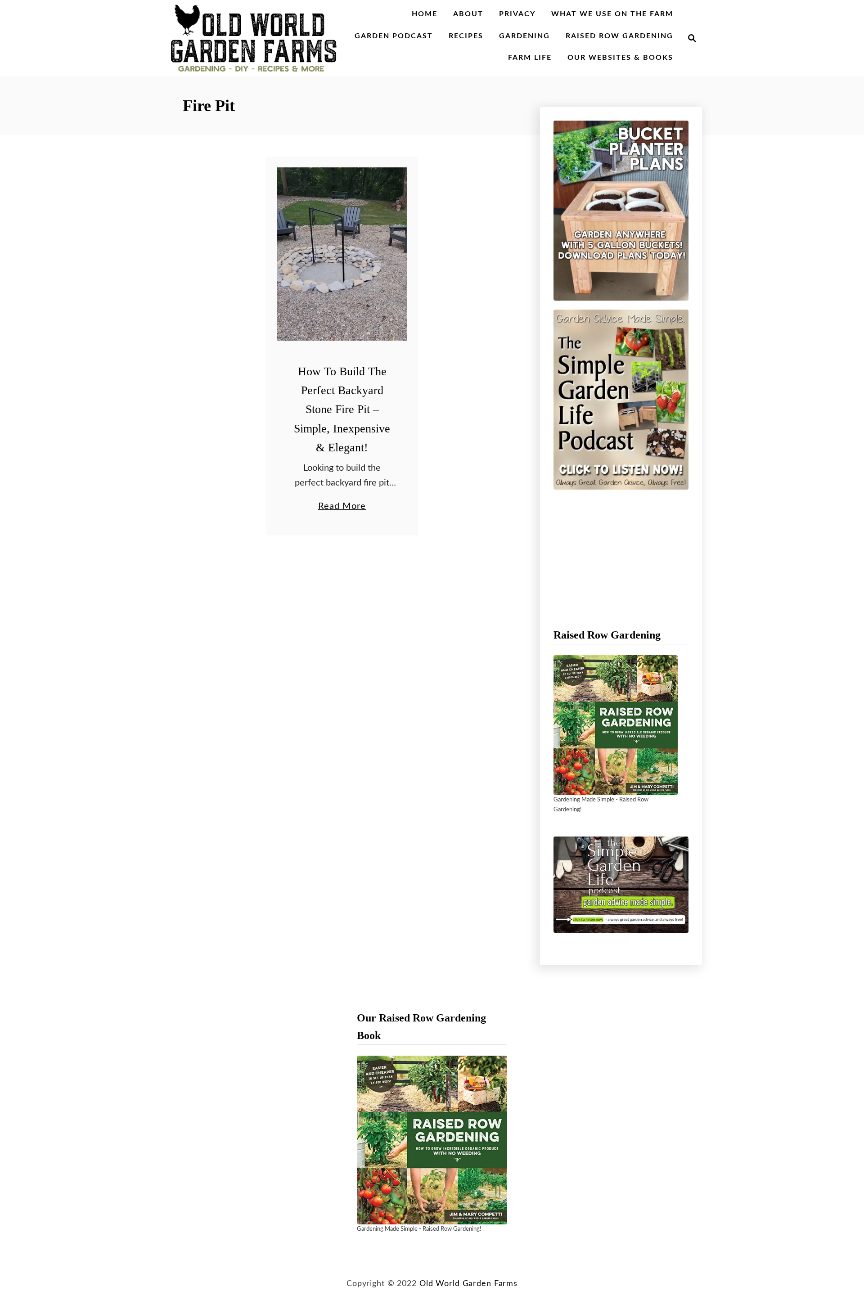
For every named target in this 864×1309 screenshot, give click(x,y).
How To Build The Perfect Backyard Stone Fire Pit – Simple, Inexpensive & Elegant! (342, 409)
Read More (342, 507)
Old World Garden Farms (468, 1283)
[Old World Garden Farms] (254, 38)
